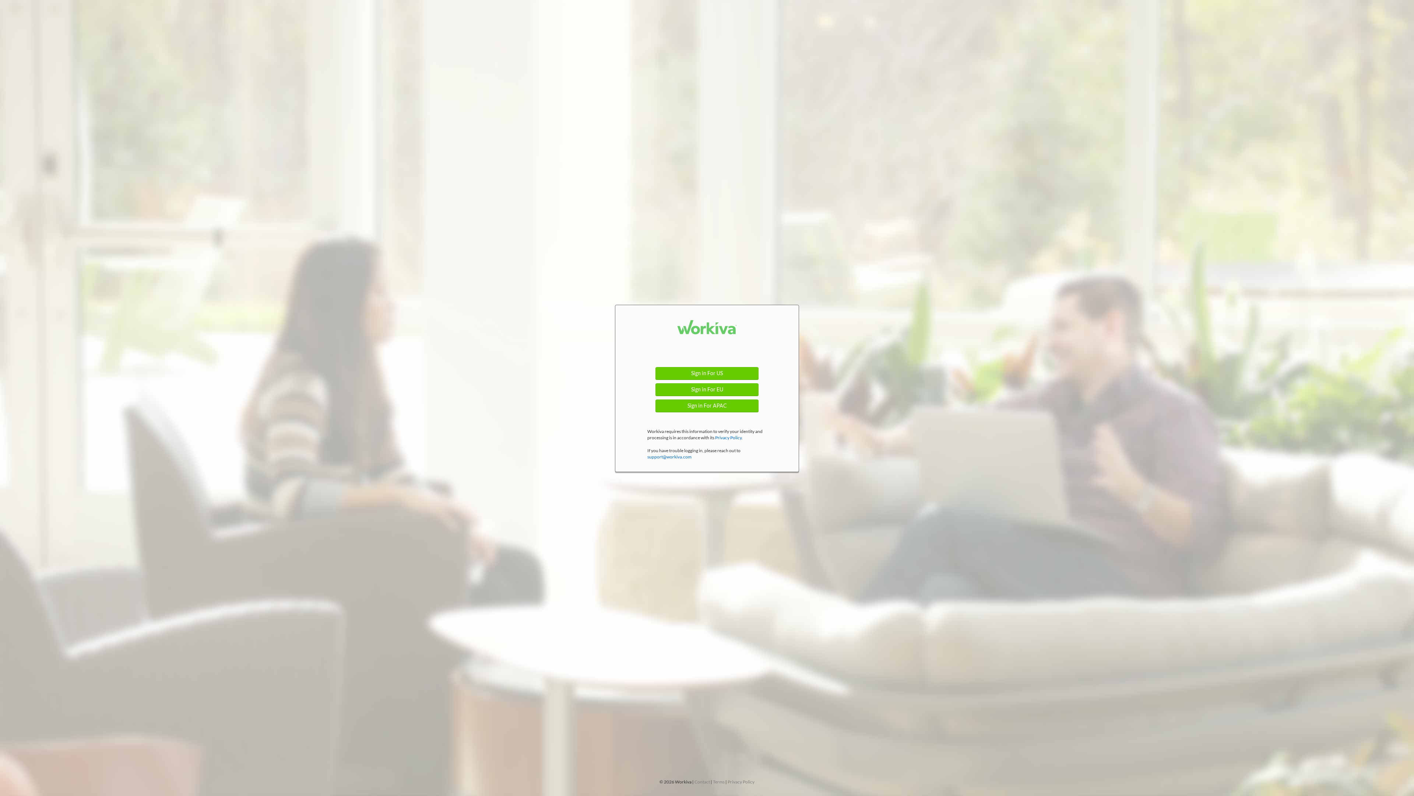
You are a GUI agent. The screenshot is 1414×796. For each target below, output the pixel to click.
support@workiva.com (669, 456)
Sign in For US (707, 373)
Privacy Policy (728, 437)
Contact (702, 781)
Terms (719, 781)
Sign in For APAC (707, 406)
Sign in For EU (707, 389)
